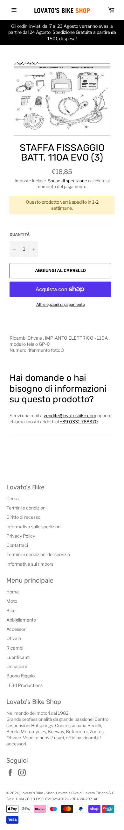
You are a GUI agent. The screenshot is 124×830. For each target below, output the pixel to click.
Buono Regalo (20, 675)
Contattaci (17, 545)
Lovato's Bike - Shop (37, 793)
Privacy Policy (20, 536)
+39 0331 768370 (79, 421)
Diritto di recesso (23, 517)
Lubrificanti (18, 657)
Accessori (16, 629)
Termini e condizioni (26, 507)
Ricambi (14, 648)
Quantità (20, 234)
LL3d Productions (24, 685)
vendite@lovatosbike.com (70, 415)
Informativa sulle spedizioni (33, 526)
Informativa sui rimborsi (30, 564)
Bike (11, 610)
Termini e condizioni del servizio (38, 554)
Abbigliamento (21, 619)
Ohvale (13, 638)
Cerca (12, 498)
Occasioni (16, 666)
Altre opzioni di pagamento (60, 304)
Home (12, 591)
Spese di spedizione (67, 180)
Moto (11, 601)
